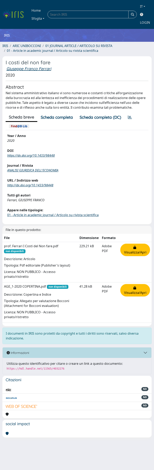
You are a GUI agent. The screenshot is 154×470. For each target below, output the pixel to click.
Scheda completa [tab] (57, 117)
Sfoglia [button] (36, 18)
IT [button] (141, 6)
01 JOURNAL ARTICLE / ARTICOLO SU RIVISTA (78, 46)
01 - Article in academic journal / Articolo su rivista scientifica (52, 50)
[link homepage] (14, 14)
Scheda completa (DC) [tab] (100, 117)
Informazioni (19, 353)
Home (36, 10)
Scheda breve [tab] (21, 117)
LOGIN (145, 22)
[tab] (130, 117)
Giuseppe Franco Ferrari (28, 68)
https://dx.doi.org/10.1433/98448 (31, 155)
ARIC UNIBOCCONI (27, 46)
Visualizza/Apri (135, 249)
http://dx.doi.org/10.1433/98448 (30, 185)
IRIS (5, 46)
